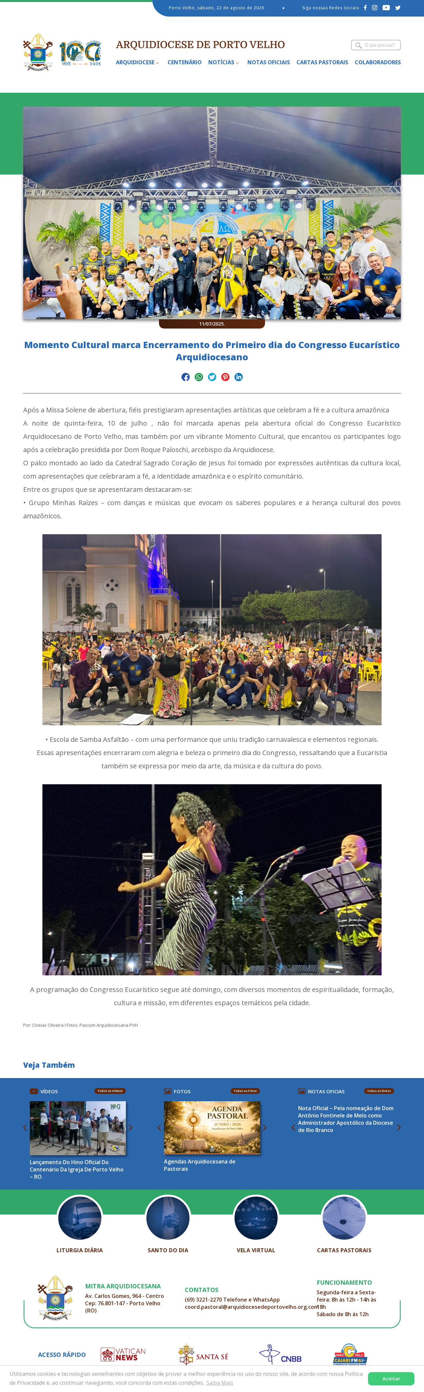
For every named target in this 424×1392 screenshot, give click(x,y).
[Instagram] (375, 7)
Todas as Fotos (245, 1091)
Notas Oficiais (268, 62)
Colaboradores (378, 62)
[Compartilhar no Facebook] (186, 378)
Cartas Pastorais (322, 62)
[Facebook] (365, 7)
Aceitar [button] (391, 1378)
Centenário (185, 62)
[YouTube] (386, 7)
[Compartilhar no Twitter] (212, 378)
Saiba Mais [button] (219, 1382)
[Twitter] (398, 7)
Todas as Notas (379, 1091)
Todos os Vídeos (110, 1091)
